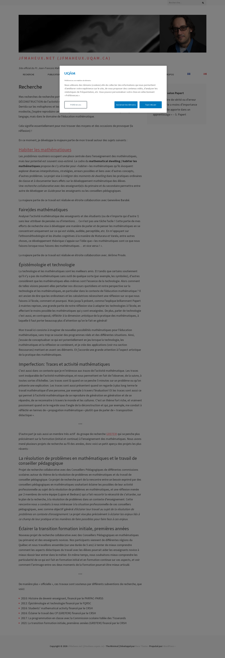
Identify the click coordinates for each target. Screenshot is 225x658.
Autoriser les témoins (126, 104)
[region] (113, 89)
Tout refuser (150, 104)
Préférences (75, 104)
